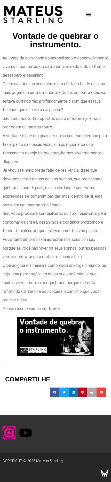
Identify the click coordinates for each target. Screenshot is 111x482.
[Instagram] (9, 432)
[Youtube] (25, 432)
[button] (88, 14)
